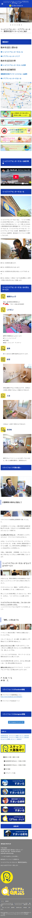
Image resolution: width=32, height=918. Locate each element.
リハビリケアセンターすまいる (7, 903)
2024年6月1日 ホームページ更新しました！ (15, 735)
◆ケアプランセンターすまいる (11, 78)
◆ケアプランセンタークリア (10, 56)
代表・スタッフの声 (5, 907)
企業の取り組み (19, 907)
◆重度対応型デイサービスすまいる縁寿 (14, 74)
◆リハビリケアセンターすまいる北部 (13, 65)
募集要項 (12, 907)
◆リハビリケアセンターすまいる (12, 52)
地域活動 (25, 907)
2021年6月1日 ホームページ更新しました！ (15, 737)
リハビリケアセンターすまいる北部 (20, 903)
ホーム (2, 901)
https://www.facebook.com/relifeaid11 (11, 696)
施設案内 (7, 901)
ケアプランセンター (18, 904)
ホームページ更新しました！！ (11, 739)
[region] (16, 17)
